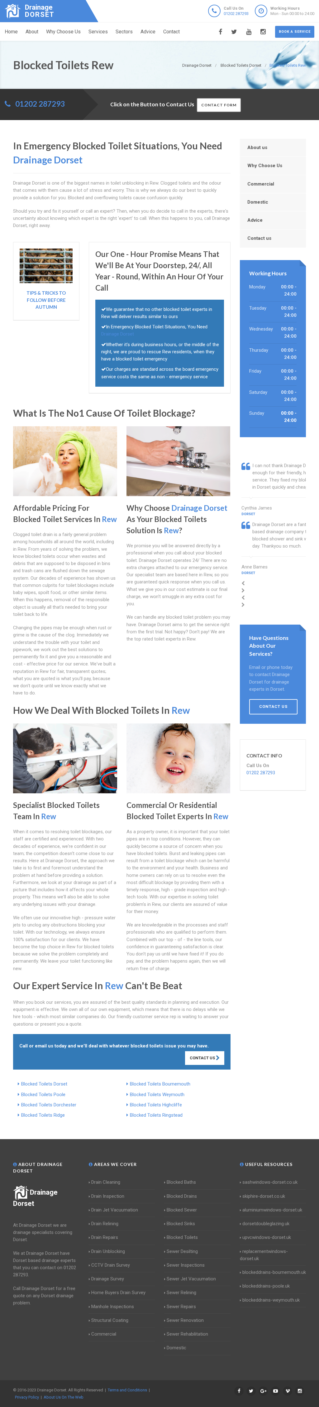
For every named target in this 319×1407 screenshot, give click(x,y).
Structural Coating (109, 1320)
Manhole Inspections (112, 1306)
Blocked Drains (182, 1196)
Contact (171, 32)
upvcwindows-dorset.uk (266, 1237)
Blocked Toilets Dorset (44, 1084)
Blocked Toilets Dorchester (48, 1105)
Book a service (295, 32)
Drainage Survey (107, 1279)
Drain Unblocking (108, 1251)
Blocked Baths (181, 1182)
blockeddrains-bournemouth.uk (274, 1272)
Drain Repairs (104, 1237)
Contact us (259, 238)
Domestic (257, 202)
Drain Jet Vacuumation (114, 1210)
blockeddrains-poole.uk (266, 1286)
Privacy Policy (27, 1397)
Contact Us (203, 1058)
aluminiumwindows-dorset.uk (272, 1210)
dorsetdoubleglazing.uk (265, 1223)
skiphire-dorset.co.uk (263, 1196)
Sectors (124, 32)
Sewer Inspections (186, 1265)
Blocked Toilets (182, 1237)
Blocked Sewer (182, 1210)
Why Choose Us (63, 32)
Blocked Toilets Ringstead (156, 1115)
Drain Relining (104, 1223)
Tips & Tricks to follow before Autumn (46, 300)
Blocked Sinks (181, 1223)
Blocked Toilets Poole (43, 1094)
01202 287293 (236, 13)
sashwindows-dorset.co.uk (270, 1182)
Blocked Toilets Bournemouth (160, 1084)
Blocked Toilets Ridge (43, 1115)
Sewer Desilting (182, 1251)
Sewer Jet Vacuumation (191, 1279)
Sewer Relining (181, 1292)
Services (98, 32)
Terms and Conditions (127, 1390)
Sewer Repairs (181, 1306)
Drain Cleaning (105, 1182)
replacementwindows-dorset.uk (264, 1255)
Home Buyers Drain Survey (118, 1292)
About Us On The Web (63, 1397)
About (32, 32)
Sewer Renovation (185, 1320)
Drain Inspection (107, 1196)
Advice (147, 32)
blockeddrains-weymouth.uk (271, 1300)
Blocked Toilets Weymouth (157, 1094)
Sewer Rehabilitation (187, 1334)
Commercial (260, 184)
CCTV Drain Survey (110, 1265)
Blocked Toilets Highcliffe (156, 1105)
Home (11, 32)
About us (257, 147)
